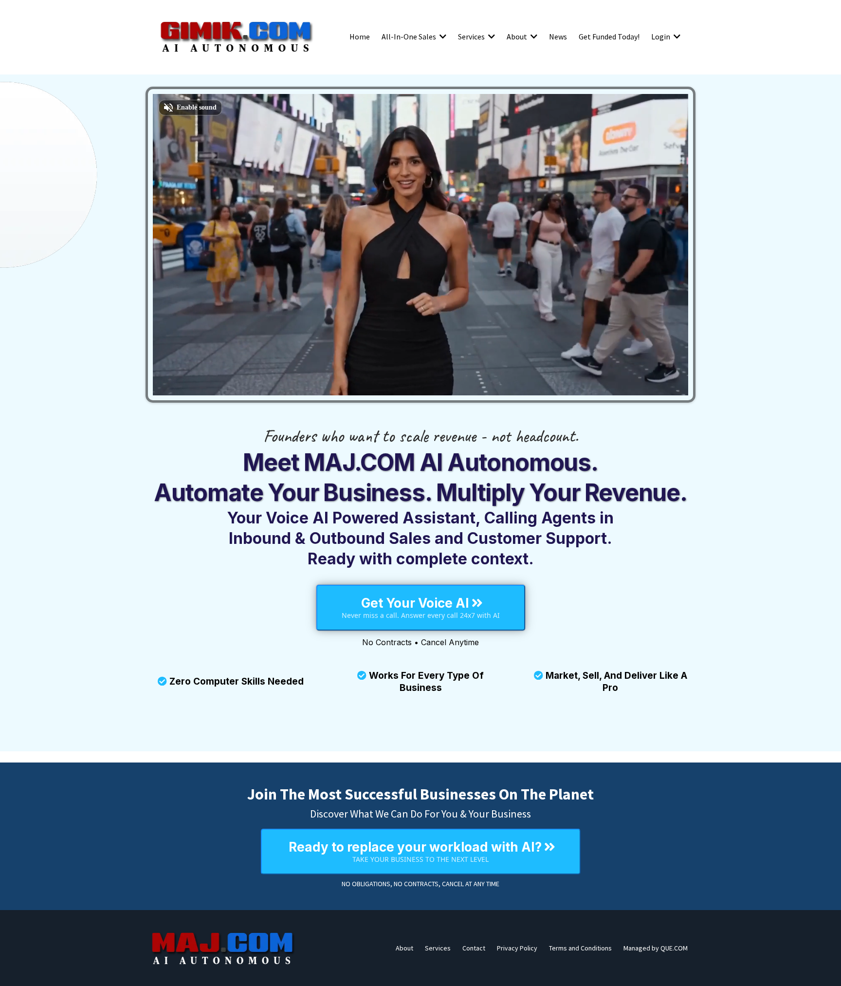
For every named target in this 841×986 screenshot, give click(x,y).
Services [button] (472, 36)
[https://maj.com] (223, 948)
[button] (442, 36)
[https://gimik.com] (235, 36)
